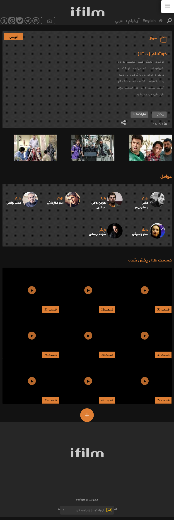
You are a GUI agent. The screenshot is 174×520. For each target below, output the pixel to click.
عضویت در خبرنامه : (87, 499)
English (149, 20)
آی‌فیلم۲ (132, 20)
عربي (119, 20)
